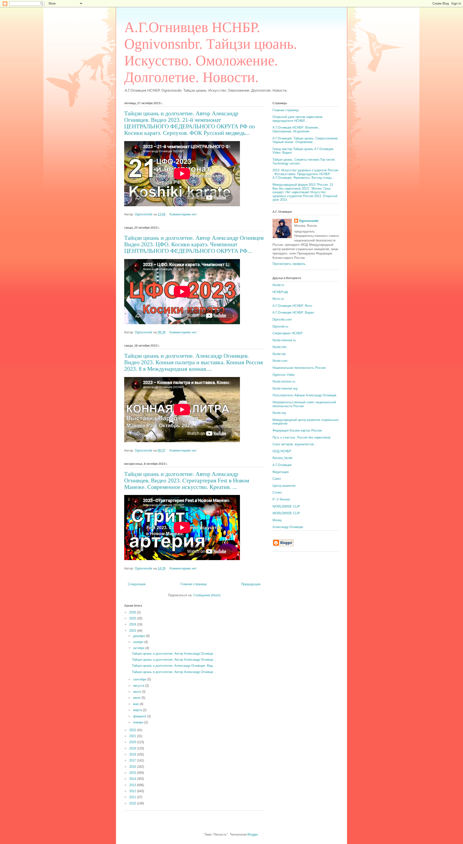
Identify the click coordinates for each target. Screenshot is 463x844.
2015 (133, 773)
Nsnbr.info (279, 347)
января (138, 722)
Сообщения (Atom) (206, 595)
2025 (133, 618)
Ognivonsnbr (309, 221)
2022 (133, 730)
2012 (133, 791)
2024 (133, 624)
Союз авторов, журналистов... (294, 444)
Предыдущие (250, 584)
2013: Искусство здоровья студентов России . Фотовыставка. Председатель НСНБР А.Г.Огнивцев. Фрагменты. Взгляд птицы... (305, 173)
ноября (138, 642)
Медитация (280, 472)
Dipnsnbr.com (282, 319)
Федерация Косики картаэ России (297, 430)
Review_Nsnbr (282, 458)
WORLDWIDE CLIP (286, 506)
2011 (133, 797)
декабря (139, 636)
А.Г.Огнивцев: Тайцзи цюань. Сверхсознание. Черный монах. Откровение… (305, 140)
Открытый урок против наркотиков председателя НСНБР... (297, 119)
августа (139, 685)
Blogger (252, 834)
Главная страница (193, 584)
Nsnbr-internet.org (284, 388)
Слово (277, 492)
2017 (133, 760)
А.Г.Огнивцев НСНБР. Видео (293, 312)
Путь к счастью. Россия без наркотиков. (301, 437)
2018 (133, 754)
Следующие (137, 584)
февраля (140, 716)
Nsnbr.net (279, 354)
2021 (133, 736)
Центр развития (283, 485)
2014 (133, 779)
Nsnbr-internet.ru (284, 340)
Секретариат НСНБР (287, 333)
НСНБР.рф (280, 292)
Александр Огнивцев (287, 527)
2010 (133, 803)
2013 (133, 785)
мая (136, 704)
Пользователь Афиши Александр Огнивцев (304, 395)
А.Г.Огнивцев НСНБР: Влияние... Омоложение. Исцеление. (296, 129)
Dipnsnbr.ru (280, 326)
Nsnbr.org (279, 413)
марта (138, 710)
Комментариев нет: (184, 214)
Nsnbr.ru (278, 285)
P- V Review (281, 499)
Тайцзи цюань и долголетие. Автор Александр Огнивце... (174, 653)
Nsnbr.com (279, 361)
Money (277, 520)
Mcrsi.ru (278, 299)
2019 (133, 748)
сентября (140, 679)
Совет (276, 478)
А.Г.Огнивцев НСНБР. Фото (292, 306)
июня (137, 698)
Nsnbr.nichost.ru (283, 381)
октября (139, 648)
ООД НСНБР (281, 451)
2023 (133, 630)
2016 (133, 767)
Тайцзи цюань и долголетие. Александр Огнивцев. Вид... (174, 665)
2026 (133, 612)
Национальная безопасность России (299, 368)
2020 (133, 742)
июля (137, 691)
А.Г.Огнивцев (282, 465)
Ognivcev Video (283, 375)
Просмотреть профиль (289, 264)
